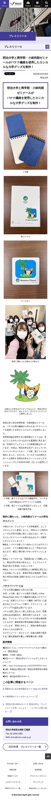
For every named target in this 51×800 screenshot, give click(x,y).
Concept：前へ (13, 764)
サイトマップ (38, 782)
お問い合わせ (38, 764)
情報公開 (12, 770)
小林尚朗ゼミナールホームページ (20, 696)
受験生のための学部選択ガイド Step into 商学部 (26, 689)
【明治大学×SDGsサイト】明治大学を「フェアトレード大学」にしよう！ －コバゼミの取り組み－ (26, 707)
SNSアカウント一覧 (12, 788)
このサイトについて (12, 782)
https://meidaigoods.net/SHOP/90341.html (27, 666)
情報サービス (13, 776)
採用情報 (38, 770)
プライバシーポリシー (38, 776)
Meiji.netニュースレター (38, 788)
